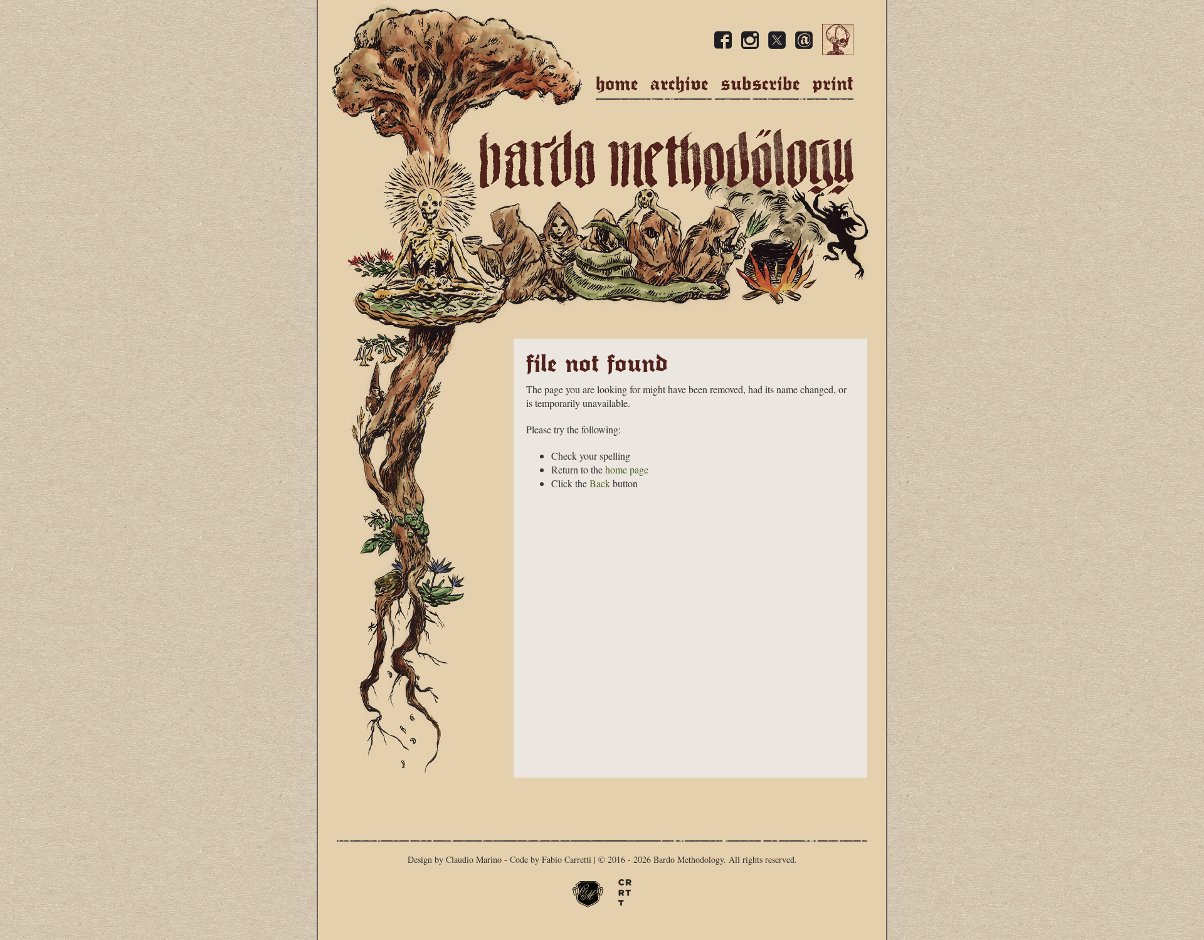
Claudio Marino (474, 859)
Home (617, 84)
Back (599, 483)
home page (626, 469)
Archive (679, 84)
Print (832, 84)
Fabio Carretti (566, 859)
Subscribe (760, 84)
